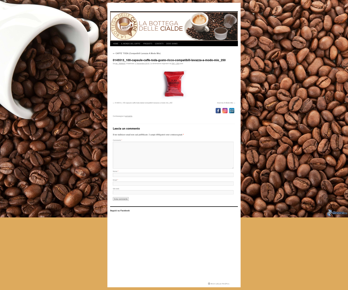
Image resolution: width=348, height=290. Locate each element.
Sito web (116, 188)
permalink (128, 116)
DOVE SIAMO (172, 43)
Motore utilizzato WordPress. (220, 284)
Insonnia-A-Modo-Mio (225, 103)
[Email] (231, 110)
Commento (117, 140)
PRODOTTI (147, 43)
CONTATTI (159, 43)
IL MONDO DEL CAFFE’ (131, 43)
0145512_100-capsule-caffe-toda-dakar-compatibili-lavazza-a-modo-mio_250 (143, 103)
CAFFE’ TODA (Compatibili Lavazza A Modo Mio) (137, 53)
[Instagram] (225, 110)
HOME (115, 43)
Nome (115, 171)
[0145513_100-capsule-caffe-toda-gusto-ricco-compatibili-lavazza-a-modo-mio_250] (174, 84)
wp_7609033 (120, 63)
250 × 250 (175, 63)
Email (115, 180)
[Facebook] (218, 110)
